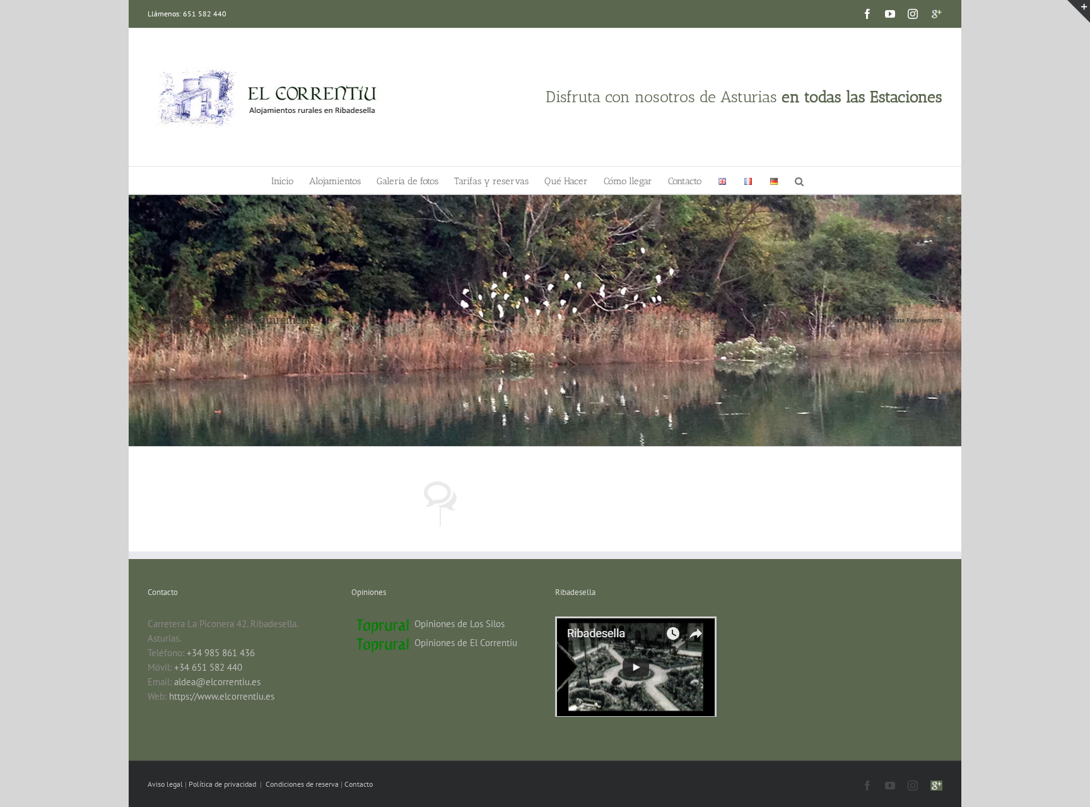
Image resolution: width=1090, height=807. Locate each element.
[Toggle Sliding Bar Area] (1078, 11)
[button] (799, 180)
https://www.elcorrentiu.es (221, 696)
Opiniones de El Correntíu (465, 643)
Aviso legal (166, 784)
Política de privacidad (223, 784)
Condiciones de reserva (302, 784)
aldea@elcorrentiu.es (217, 682)
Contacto (358, 784)
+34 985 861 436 (221, 653)
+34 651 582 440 (208, 667)
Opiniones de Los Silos (459, 624)
